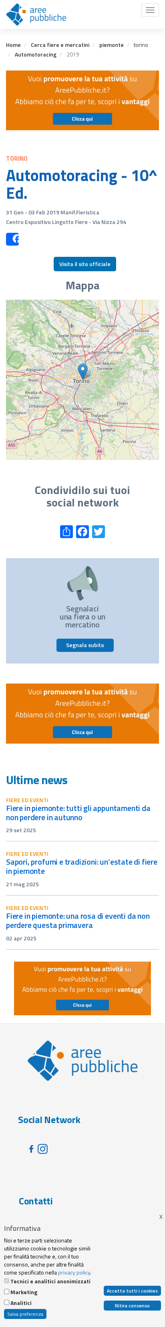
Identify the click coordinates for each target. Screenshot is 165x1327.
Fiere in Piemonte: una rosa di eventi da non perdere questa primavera (78, 920)
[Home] (36, 14)
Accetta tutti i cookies (132, 1291)
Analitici (21, 1303)
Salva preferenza (25, 1314)
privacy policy (74, 1272)
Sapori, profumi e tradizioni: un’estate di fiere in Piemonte (81, 866)
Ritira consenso (132, 1305)
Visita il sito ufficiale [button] (85, 264)
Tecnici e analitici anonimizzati (50, 1281)
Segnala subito (85, 645)
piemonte (111, 44)
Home (13, 44)
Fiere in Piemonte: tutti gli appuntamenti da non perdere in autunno (78, 812)
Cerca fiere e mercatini (60, 44)
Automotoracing (35, 54)
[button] (83, 371)
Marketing (23, 1292)
